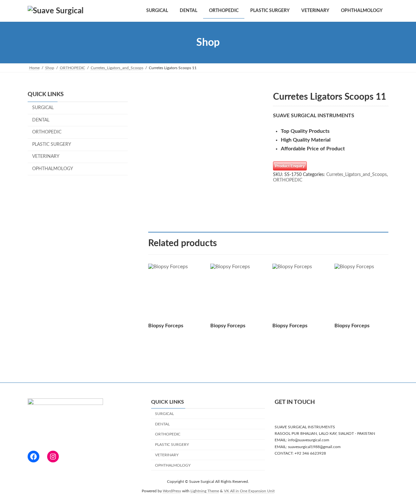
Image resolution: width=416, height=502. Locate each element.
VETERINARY (45, 157)
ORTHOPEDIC (287, 180)
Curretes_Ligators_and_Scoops (356, 174)
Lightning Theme (204, 491)
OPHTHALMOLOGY (52, 169)
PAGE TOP (400, 481)
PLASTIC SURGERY (51, 144)
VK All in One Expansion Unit (249, 491)
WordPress (172, 491)
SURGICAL (43, 108)
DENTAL (40, 120)
